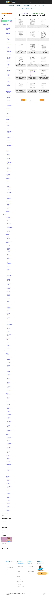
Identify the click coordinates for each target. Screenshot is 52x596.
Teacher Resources (20, 562)
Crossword (30, 566)
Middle (27, 8)
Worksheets (11, 5)
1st (31, 5)
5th (19, 8)
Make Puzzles (29, 562)
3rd (39, 5)
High (32, 8)
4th (43, 5)
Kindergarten (26, 5)
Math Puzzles (31, 571)
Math (19, 571)
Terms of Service (10, 570)
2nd (35, 5)
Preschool (18, 5)
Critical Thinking (31, 574)
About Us (9, 561)
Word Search (30, 569)
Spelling (19, 584)
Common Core (21, 586)
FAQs (8, 565)
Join (42, 573)
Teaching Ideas (21, 569)
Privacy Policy (10, 567)
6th (23, 8)
